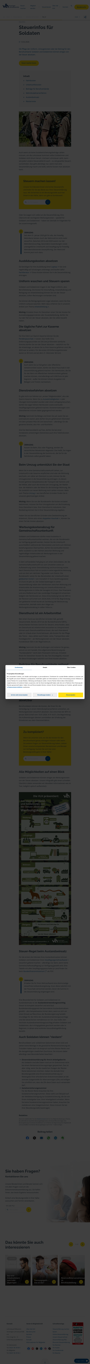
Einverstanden (70, 695)
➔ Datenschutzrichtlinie (14, 687)
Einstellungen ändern (44, 695)
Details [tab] (45, 667)
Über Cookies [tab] (71, 667)
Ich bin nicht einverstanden (19, 695)
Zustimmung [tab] (19, 667)
